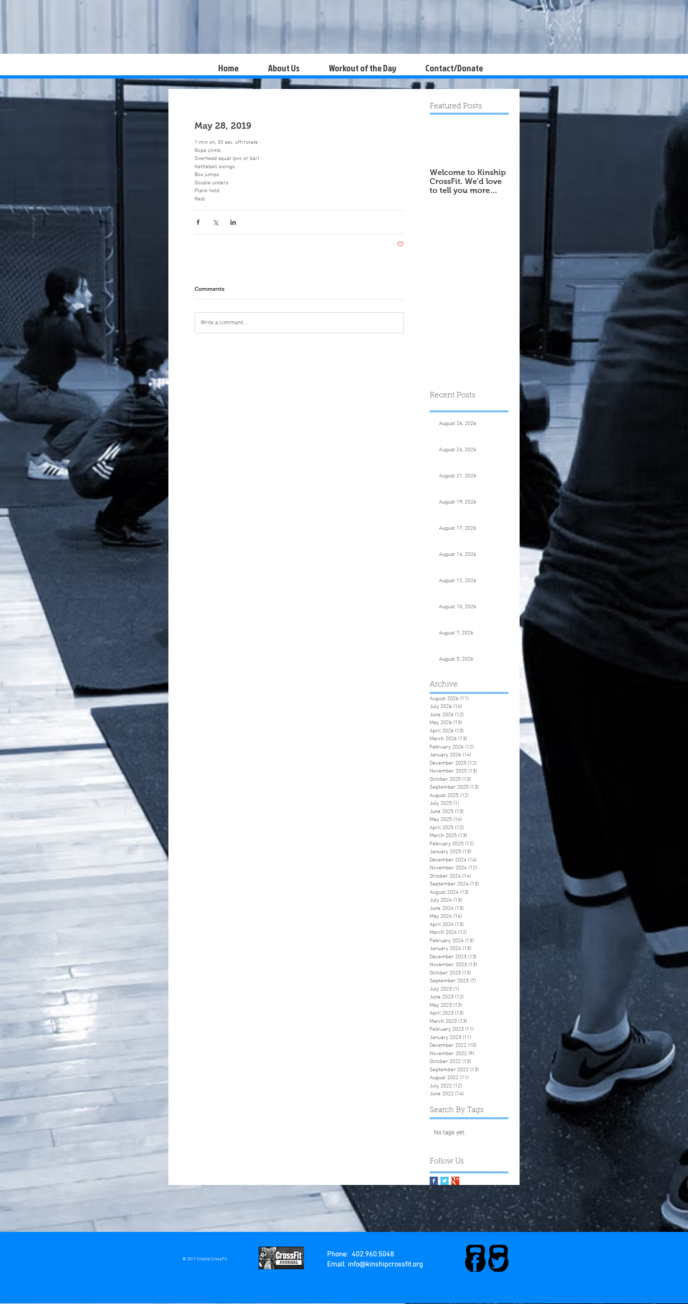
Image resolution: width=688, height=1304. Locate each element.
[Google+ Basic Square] (455, 1181)
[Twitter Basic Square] (444, 1181)
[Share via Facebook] (198, 222)
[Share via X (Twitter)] (215, 222)
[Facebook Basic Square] (434, 1181)
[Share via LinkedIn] (233, 222)
